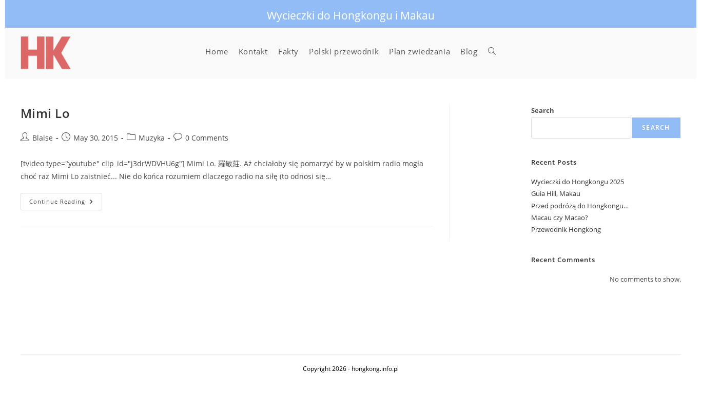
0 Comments (206, 138)
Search (542, 110)
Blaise (42, 138)
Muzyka (152, 138)
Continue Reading (65, 203)
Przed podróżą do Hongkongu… (580, 205)
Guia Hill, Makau (555, 193)
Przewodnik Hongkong (566, 229)
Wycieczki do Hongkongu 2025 (577, 181)
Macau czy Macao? (559, 217)
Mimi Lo (45, 113)
